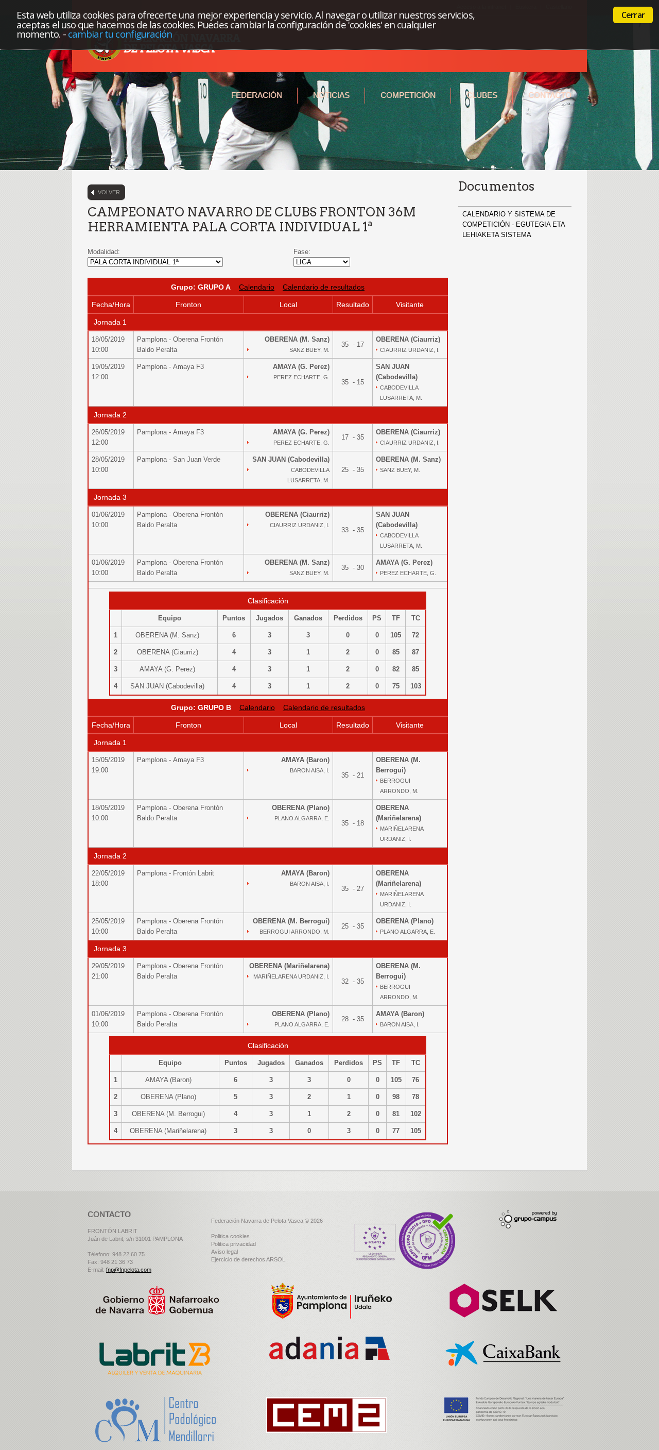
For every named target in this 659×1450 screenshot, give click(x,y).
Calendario (256, 287)
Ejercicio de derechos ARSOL (248, 1259)
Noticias (331, 95)
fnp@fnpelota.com (128, 1270)
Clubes (481, 95)
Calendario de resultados (324, 287)
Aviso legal (224, 1252)
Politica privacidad (233, 1244)
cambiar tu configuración (120, 33)
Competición (408, 95)
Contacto (549, 95)
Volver (109, 192)
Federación (256, 95)
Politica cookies (230, 1236)
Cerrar (633, 15)
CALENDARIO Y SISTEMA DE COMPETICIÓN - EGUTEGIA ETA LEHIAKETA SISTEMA (513, 224)
